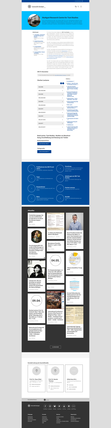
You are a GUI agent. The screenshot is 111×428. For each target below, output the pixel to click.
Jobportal (58, 419)
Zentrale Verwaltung (75, 421)
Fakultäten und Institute (75, 418)
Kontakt (47, 399)
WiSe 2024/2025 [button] (42, 97)
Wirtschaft (30, 421)
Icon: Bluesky (54, 406)
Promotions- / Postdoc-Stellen (62, 421)
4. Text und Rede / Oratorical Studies (39, 52)
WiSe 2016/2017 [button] (42, 127)
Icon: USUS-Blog (73, 406)
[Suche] (78, 6)
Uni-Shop (58, 422)
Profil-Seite (71, 384)
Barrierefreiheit (45, 419)
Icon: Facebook (45, 406)
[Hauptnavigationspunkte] (81, 6)
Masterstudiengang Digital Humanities (72, 102)
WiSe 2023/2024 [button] (42, 105)
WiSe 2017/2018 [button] (42, 119)
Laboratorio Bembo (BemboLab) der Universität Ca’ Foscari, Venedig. (72, 87)
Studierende (30, 416)
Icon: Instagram (50, 406)
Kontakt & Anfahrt (60, 416)
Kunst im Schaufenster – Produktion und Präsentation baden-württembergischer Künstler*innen (72, 94)
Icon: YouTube (64, 406)
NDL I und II (69, 104)
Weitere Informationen (36, 384)
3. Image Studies (37, 46)
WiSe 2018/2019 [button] (42, 112)
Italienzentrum (64, 51)
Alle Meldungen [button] (55, 347)
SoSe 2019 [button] (41, 108)
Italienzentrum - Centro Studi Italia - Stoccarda (72, 99)
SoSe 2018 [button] (41, 116)
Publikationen (70, 124)
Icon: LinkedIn (69, 406)
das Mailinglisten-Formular (60, 75)
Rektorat (72, 416)
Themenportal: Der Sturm (72, 118)
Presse (57, 418)
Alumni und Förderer (32, 419)
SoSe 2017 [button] (41, 123)
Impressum (44, 416)
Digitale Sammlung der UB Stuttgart (72, 122)
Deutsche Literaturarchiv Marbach (55, 55)
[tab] (50, 87)
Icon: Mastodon (59, 406)
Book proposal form (43, 143)
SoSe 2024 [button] (41, 101)
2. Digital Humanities (38, 41)
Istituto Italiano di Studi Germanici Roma (72, 107)
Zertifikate (44, 421)
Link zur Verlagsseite (43, 151)
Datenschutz (44, 418)
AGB (43, 422)
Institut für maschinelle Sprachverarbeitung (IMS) (72, 110)
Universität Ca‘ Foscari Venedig (54, 56)
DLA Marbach (70, 81)
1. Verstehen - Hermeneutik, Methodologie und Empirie (39, 35)
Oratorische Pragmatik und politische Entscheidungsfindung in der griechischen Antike (72, 114)
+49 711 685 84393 (73, 387)
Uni (78, 1)
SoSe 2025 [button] (41, 94)
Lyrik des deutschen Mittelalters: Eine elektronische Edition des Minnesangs (72, 128)
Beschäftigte (30, 418)
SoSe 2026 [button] (41, 86)
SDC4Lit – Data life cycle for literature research (72, 84)
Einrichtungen (73, 419)
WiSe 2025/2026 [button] (42, 90)
